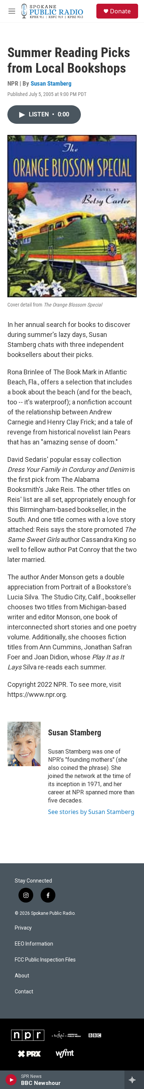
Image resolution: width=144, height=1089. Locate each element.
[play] (11, 1079)
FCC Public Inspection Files (45, 960)
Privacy (23, 928)
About (22, 976)
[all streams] (134, 1079)
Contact (24, 991)
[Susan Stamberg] (24, 744)
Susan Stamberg (51, 83)
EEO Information (34, 944)
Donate (120, 11)
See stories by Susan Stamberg (91, 812)
